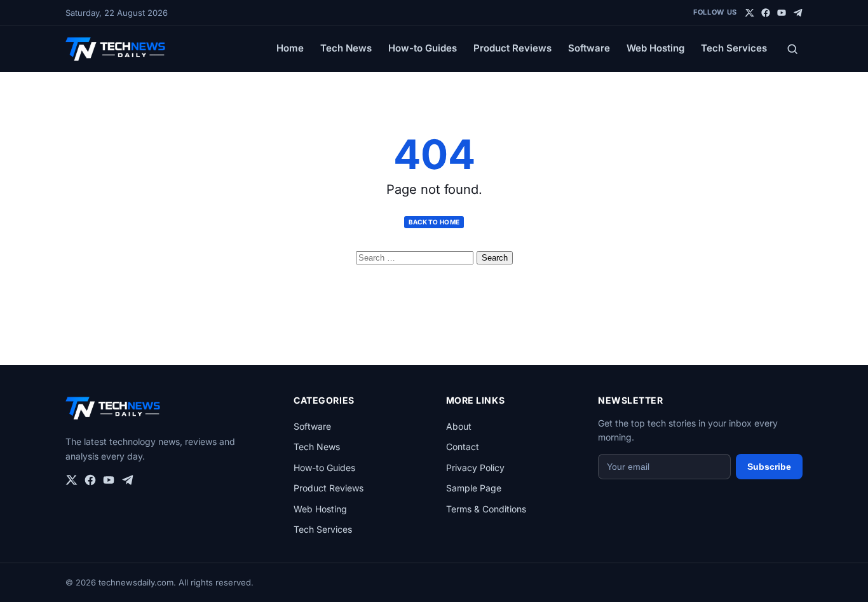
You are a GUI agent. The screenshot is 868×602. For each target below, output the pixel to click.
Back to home (434, 222)
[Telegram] (797, 13)
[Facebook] (766, 13)
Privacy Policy (475, 467)
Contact (462, 446)
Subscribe (769, 467)
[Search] (792, 49)
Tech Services (734, 48)
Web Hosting (655, 48)
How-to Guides (422, 48)
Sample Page (473, 487)
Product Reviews (512, 48)
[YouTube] (781, 13)
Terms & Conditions (486, 508)
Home (290, 48)
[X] (750, 13)
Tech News (346, 48)
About (458, 426)
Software (589, 48)
